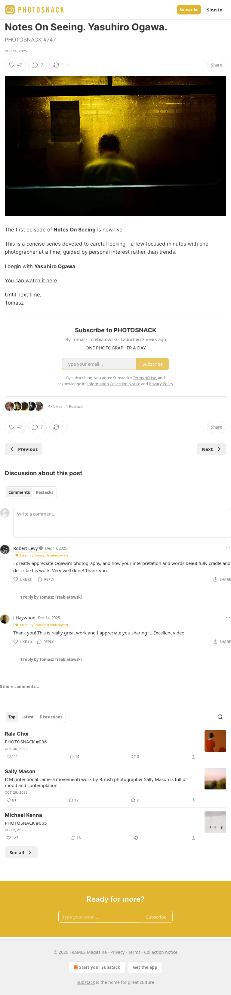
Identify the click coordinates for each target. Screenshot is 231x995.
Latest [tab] (27, 717)
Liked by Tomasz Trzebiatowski (44, 555)
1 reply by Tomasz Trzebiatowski (51, 597)
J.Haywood (24, 618)
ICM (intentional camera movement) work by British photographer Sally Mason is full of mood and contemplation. (96, 782)
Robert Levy (25, 548)
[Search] (220, 717)
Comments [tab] (19, 492)
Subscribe (189, 9)
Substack (86, 982)
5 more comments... (19, 686)
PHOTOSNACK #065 (26, 823)
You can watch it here (31, 280)
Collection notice (160, 952)
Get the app (145, 967)
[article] (115, 745)
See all (17, 852)
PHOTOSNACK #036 (26, 742)
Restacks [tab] (44, 492)
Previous (28, 449)
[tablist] (31, 492)
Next (207, 449)
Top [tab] (11, 717)
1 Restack (74, 406)
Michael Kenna (23, 815)
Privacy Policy (161, 383)
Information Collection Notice (113, 383)
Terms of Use (144, 377)
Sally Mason (20, 771)
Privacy (117, 952)
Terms (134, 952)
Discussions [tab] (51, 717)
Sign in (215, 10)
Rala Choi (17, 734)
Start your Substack (99, 967)
